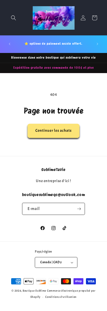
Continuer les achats (53, 130)
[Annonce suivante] (97, 44)
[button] (13, 18)
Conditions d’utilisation (61, 297)
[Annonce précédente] (9, 44)
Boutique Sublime (34, 290)
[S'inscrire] (79, 209)
